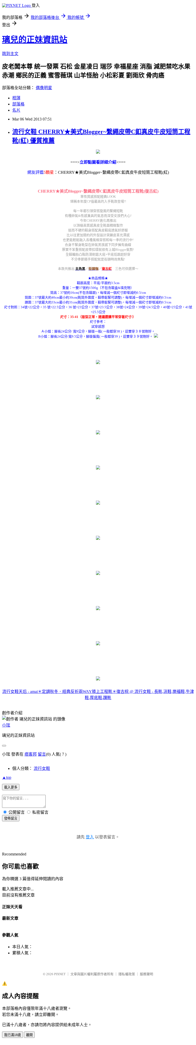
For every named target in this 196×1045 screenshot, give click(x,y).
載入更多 (10, 787)
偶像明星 (44, 88)
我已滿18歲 (12, 1035)
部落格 (18, 104)
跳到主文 (10, 53)
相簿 (16, 98)
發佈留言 (10, 818)
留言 (42, 754)
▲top (6, 777)
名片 (16, 110)
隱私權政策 (126, 974)
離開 (29, 1035)
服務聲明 (146, 974)
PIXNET (60, 974)
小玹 (6, 725)
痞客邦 (30, 754)
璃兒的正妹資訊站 (34, 39)
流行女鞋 (42, 768)
